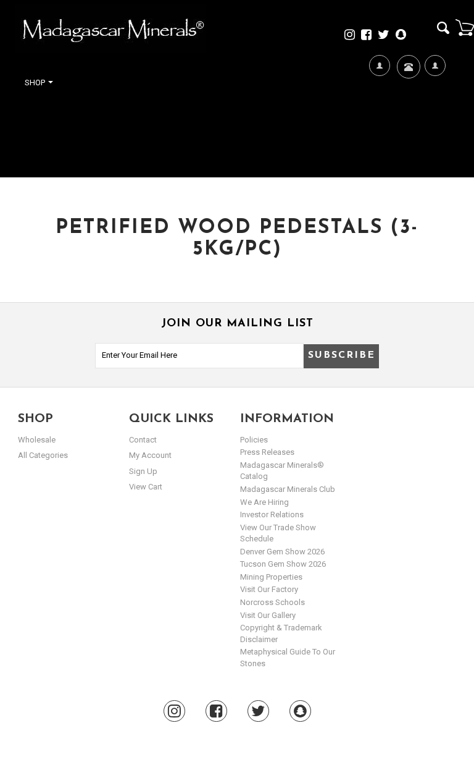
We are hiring (264, 502)
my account (150, 455)
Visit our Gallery (268, 615)
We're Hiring (379, 125)
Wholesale (37, 439)
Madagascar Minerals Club (287, 489)
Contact (407, 103)
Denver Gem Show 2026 (282, 551)
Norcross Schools (272, 602)
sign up (143, 471)
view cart (145, 486)
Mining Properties (271, 577)
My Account (435, 125)
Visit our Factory (269, 589)
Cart (464, 27)
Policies (254, 439)
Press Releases (267, 452)
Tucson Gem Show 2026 (283, 564)
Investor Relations (272, 514)
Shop (36, 82)
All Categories (43, 455)
